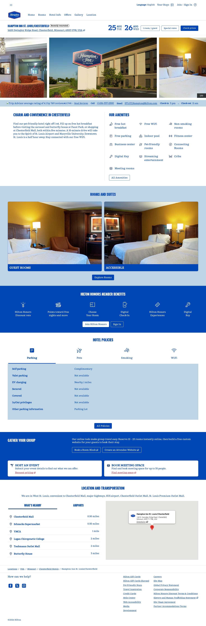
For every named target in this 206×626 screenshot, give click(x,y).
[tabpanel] (103, 392)
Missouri (31, 569)
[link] (105, 103)
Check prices (190, 28)
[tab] (32, 355)
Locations (12, 569)
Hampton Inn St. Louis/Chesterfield (79, 569)
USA (22, 569)
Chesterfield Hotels (49, 569)
